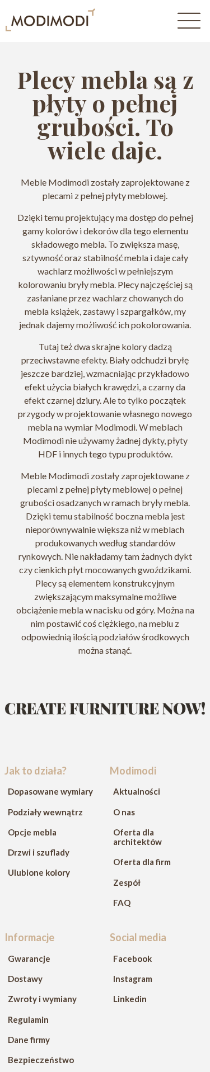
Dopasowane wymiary (50, 791)
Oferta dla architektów (137, 837)
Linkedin (130, 999)
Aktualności (136, 791)
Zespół (127, 882)
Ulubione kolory (39, 872)
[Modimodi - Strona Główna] (50, 27)
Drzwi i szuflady (38, 852)
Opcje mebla (32, 832)
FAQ (121, 903)
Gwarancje (29, 958)
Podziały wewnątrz (45, 812)
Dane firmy (29, 1040)
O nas (124, 812)
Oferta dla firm (142, 862)
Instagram (132, 979)
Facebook (132, 958)
